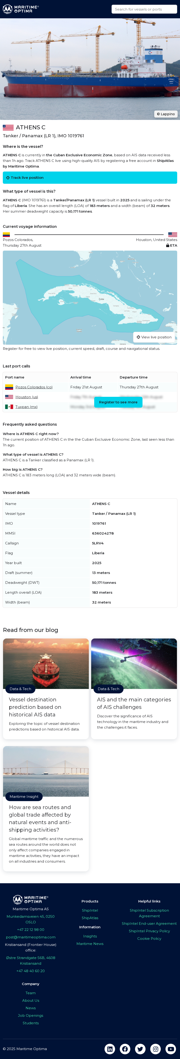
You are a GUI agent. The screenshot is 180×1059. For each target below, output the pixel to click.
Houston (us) (26, 397)
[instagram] (155, 1049)
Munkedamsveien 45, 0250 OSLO (31, 919)
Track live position (27, 177)
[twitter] (140, 1049)
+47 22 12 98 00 (30, 929)
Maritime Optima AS (31, 909)
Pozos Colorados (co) (34, 387)
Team (31, 993)
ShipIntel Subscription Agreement (149, 913)
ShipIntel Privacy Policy (149, 931)
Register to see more (118, 402)
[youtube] (170, 1049)
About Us (30, 1000)
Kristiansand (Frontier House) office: (30, 947)
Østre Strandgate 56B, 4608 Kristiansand (30, 961)
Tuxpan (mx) (26, 407)
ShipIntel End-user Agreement (149, 923)
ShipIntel (90, 910)
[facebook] (125, 1049)
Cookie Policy (149, 938)
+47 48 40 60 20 (30, 971)
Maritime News (89, 943)
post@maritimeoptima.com (31, 937)
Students (31, 1023)
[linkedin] (110, 1049)
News (31, 1008)
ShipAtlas (90, 918)
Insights (90, 936)
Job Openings (30, 1015)
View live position (156, 337)
